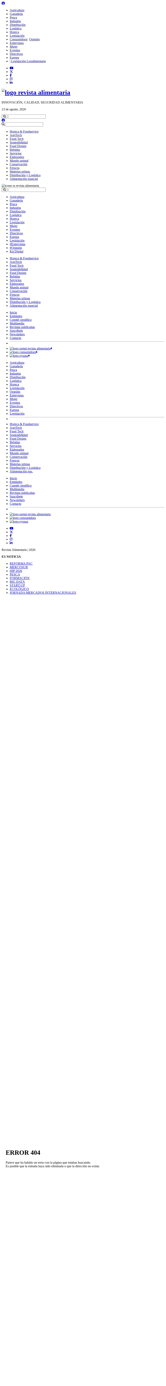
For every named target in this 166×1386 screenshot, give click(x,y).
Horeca (14, 32)
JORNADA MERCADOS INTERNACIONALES (43, 592)
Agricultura (17, 10)
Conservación (18, 164)
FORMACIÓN (20, 578)
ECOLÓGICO (19, 589)
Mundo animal (19, 160)
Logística (15, 28)
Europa (14, 57)
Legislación (17, 35)
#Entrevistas (17, 244)
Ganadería (16, 14)
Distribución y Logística (25, 175)
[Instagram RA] (11, 79)
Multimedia (17, 323)
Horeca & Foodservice (24, 131)
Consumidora (18, 39)
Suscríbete (16, 330)
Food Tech (16, 139)
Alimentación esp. (21, 471)
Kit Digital (16, 251)
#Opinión (16, 247)
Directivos (16, 54)
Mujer (13, 46)
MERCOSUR (19, 567)
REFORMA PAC (21, 563)
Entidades (16, 316)
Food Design (18, 146)
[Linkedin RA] (11, 82)
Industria (15, 21)
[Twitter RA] (11, 71)
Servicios (15, 153)
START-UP (17, 585)
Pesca (13, 17)
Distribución (18, 24)
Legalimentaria (36, 61)
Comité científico (21, 319)
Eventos (15, 50)
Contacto (15, 338)
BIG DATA (17, 581)
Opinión (34, 39)
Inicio (13, 312)
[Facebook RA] (11, 75)
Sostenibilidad (19, 142)
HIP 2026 (16, 571)
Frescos (14, 168)
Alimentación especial (24, 179)
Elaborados (17, 157)
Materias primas (20, 171)
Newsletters (17, 334)
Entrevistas (17, 43)
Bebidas (15, 149)
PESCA (15, 574)
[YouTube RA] (11, 68)
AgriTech (16, 135)
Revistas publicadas (22, 327)
